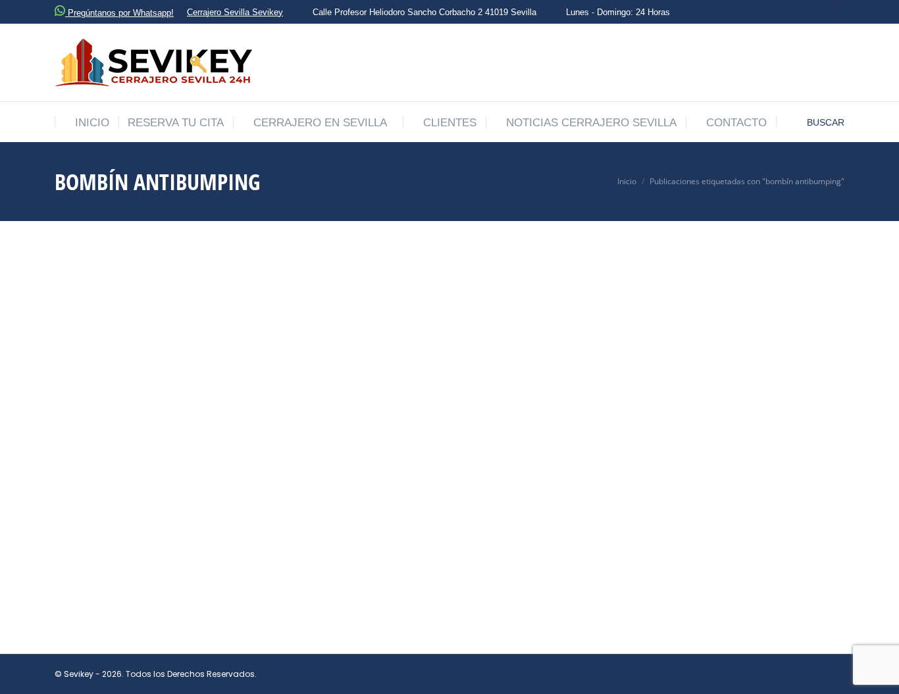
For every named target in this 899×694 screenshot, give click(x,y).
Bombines (91, 551)
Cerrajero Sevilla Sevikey (235, 12)
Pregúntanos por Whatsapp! (119, 13)
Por (215, 551)
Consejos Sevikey (150, 551)
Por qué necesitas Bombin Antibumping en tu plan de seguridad (306, 529)
